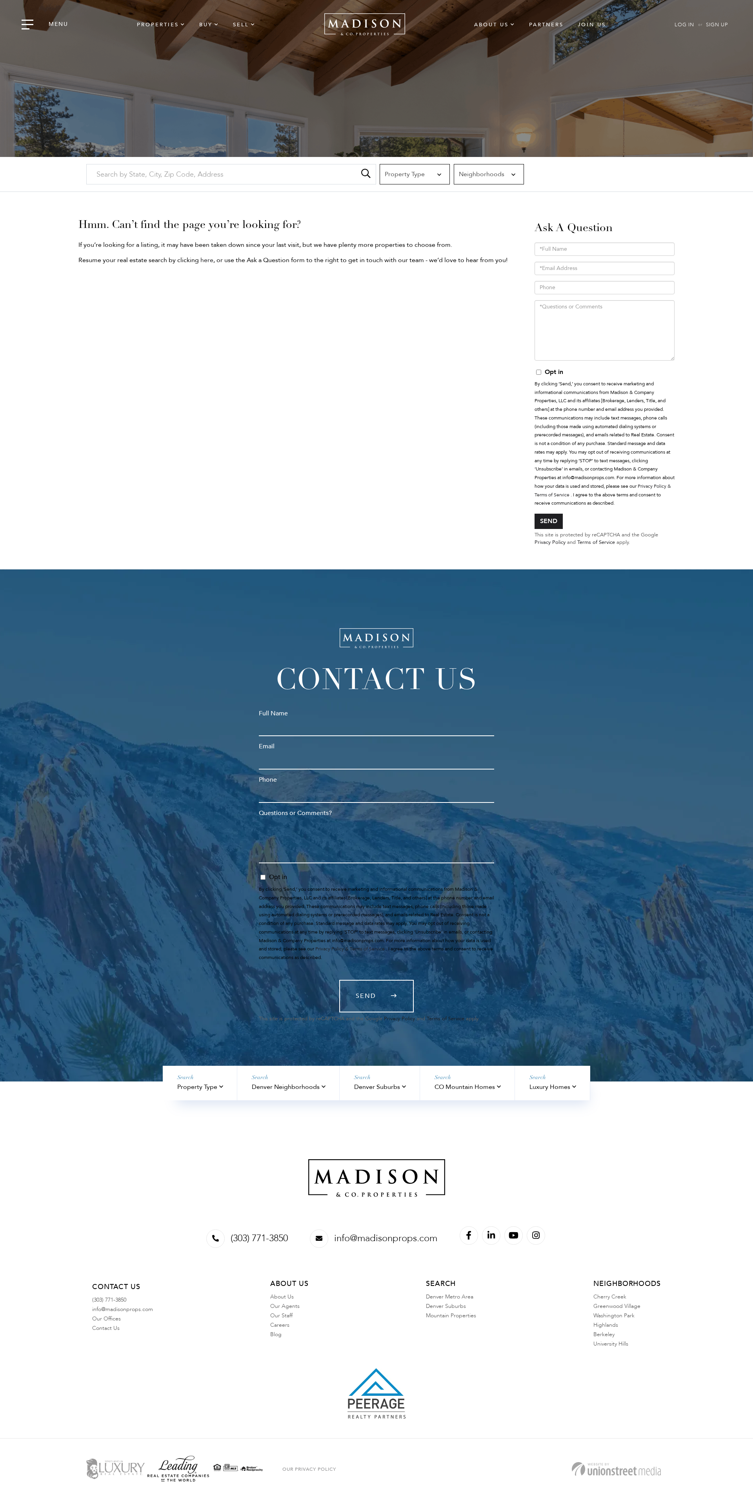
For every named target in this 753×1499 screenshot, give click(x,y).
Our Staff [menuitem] (281, 1315)
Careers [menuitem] (279, 1325)
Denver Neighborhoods (286, 1087)
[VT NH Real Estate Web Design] (616, 1469)
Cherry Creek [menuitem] (609, 1296)
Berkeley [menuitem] (604, 1334)
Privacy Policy (550, 542)
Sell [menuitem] (241, 24)
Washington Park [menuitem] (614, 1315)
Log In (684, 24)
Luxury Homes (549, 1087)
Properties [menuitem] (158, 24)
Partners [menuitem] (546, 24)
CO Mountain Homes (465, 1087)
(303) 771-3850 (259, 1238)
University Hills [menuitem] (610, 1344)
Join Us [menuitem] (592, 24)
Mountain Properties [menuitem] (451, 1315)
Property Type (197, 1087)
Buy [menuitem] (206, 24)
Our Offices (106, 1318)
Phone (268, 779)
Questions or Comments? (295, 813)
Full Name (273, 713)
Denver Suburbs (377, 1087)
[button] (366, 174)
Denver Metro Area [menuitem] (449, 1296)
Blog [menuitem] (276, 1334)
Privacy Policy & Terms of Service (350, 949)
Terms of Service (596, 542)
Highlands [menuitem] (605, 1325)
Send (548, 521)
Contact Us (106, 1328)
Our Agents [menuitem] (285, 1306)
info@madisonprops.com (385, 1238)
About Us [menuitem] (491, 24)
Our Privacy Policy (309, 1469)
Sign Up (717, 24)
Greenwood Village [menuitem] (616, 1306)
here (206, 260)
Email (267, 746)
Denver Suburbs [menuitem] (446, 1306)
